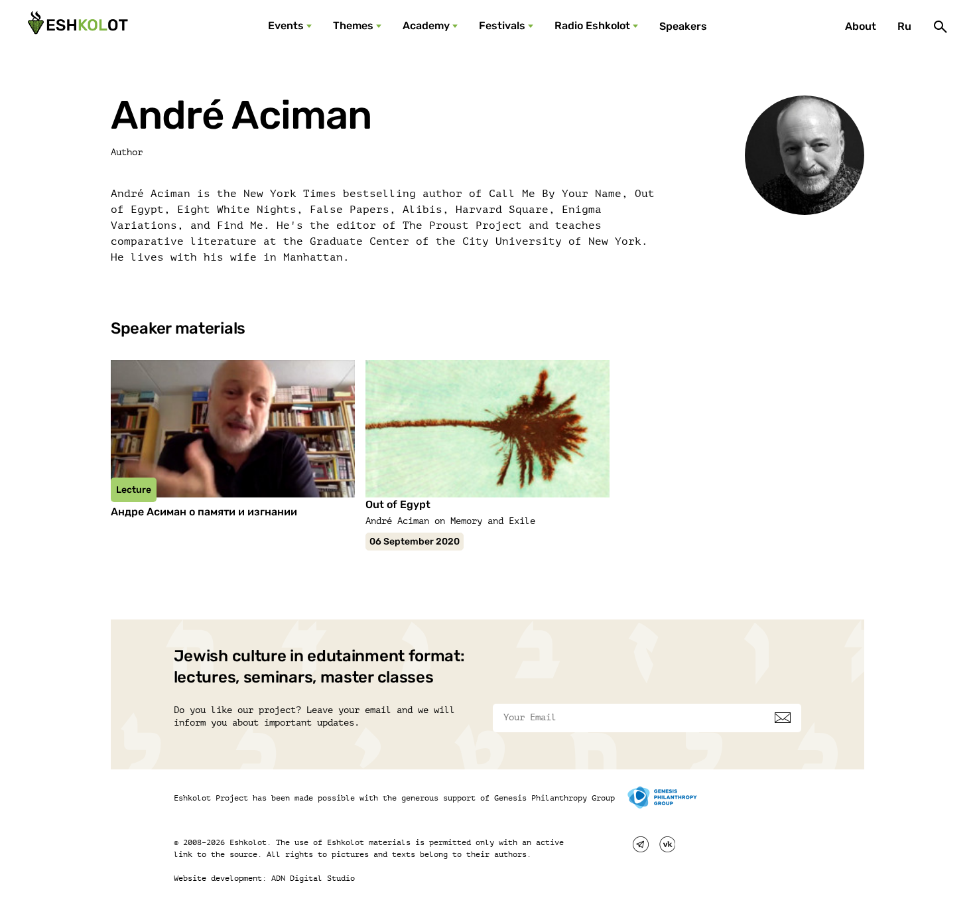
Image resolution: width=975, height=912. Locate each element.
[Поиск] (940, 26)
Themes (353, 25)
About (860, 26)
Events (286, 25)
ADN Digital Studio (313, 878)
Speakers (683, 26)
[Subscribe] (783, 718)
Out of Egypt (397, 504)
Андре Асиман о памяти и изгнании (204, 511)
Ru (904, 26)
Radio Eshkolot (592, 25)
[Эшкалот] (76, 26)
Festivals (502, 25)
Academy (426, 25)
